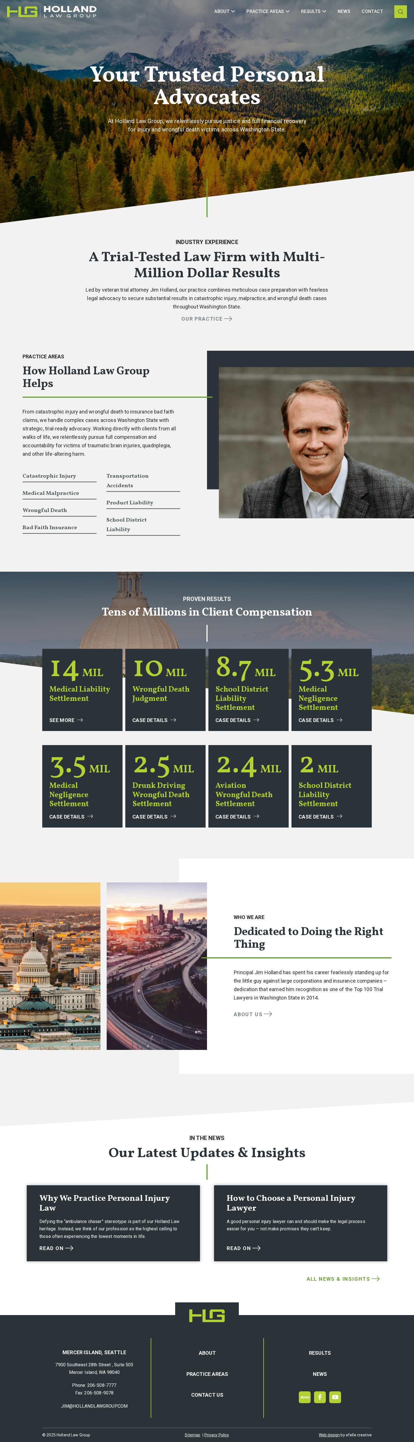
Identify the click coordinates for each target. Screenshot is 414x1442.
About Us (248, 1014)
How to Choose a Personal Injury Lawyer (291, 1203)
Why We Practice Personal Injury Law (104, 1203)
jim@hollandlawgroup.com (94, 1406)
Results (320, 1353)
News (320, 1374)
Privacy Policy (216, 1435)
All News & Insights (338, 1279)
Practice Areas (207, 1374)
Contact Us (207, 1395)
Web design (329, 1435)
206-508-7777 (102, 1385)
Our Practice (202, 319)
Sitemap (192, 1435)
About (207, 1353)
